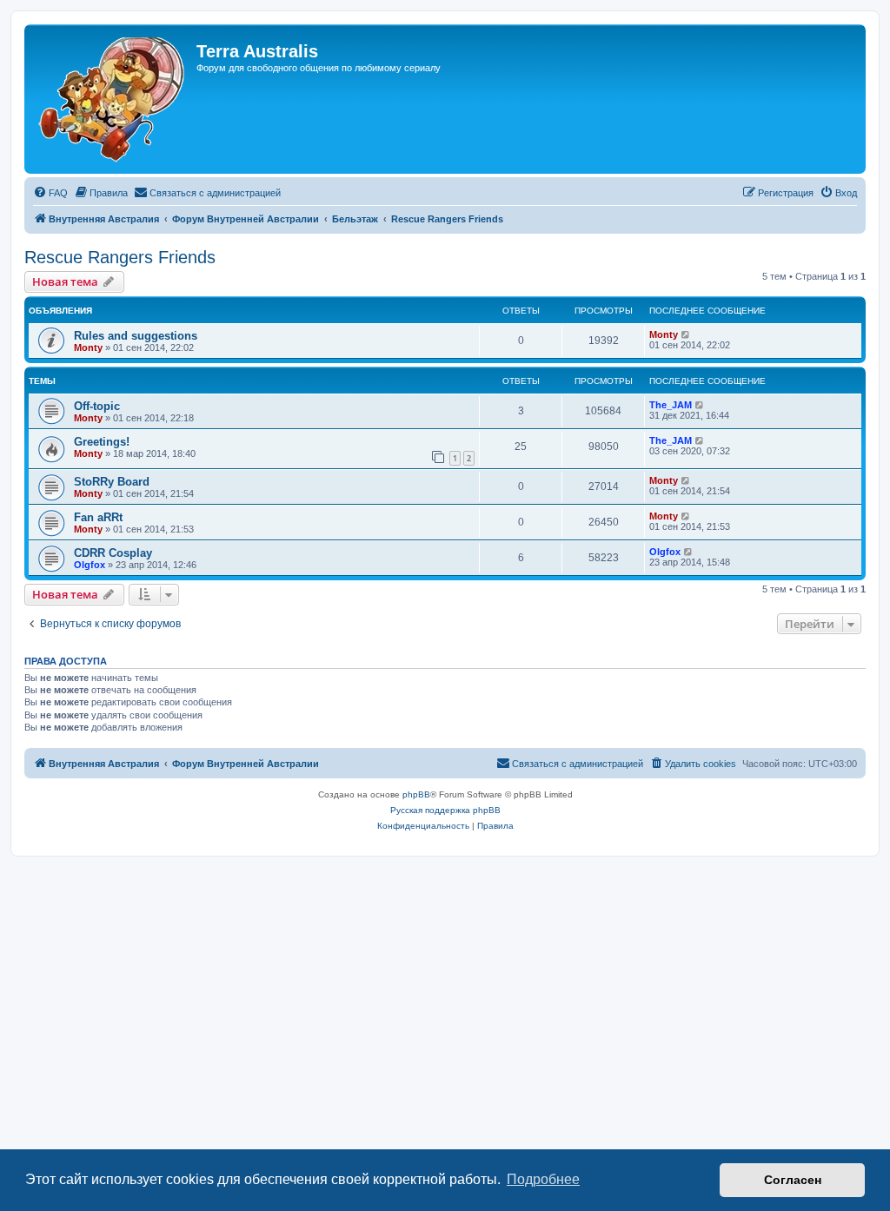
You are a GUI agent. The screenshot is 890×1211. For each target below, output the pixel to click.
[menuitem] (50, 192)
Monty (88, 347)
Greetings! (102, 441)
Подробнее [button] (543, 1179)
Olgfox (89, 564)
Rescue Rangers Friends (120, 257)
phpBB (416, 794)
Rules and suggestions (135, 335)
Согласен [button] (792, 1180)
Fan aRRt (98, 517)
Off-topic (97, 406)
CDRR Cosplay (113, 552)
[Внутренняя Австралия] (112, 99)
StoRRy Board (111, 481)
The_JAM (670, 405)
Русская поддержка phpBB (445, 810)
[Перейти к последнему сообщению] (686, 334)
